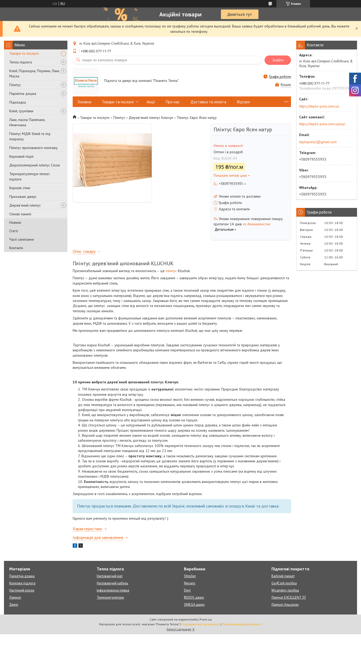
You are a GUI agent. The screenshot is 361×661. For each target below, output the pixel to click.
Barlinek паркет (283, 576)
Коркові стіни (19, 187)
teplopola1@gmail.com (318, 141)
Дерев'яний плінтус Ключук (151, 117)
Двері (13, 604)
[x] (80, 546)
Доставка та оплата (208, 102)
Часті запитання (21, 239)
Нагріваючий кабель (112, 583)
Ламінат (15, 597)
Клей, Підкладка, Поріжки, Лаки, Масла (34, 73)
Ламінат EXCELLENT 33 (288, 597)
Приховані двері (22, 196)
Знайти (277, 60)
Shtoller (190, 576)
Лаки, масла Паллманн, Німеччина (27, 122)
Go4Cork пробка (284, 583)
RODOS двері (194, 597)
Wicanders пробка (285, 590)
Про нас (173, 102)
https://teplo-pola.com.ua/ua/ (322, 124)
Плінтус (15, 84)
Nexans (189, 583)
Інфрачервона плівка (113, 590)
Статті (13, 231)
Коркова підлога (22, 583)
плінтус (171, 270)
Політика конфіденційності (242, 624)
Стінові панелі (20, 214)
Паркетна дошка (22, 93)
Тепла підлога (20, 62)
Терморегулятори (110, 597)
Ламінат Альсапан (285, 604)
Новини (15, 222)
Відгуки (243, 102)
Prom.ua (206, 619)
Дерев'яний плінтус (25, 205)
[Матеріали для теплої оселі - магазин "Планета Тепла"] (86, 81)
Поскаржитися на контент (201, 624)
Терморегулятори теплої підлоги (29, 176)
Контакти (16, 247)
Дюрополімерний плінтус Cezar (34, 165)
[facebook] (75, 546)
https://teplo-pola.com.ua (319, 106)
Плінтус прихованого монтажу (33, 147)
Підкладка (17, 102)
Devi (187, 590)
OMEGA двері (194, 604)
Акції (151, 102)
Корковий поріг (21, 156)
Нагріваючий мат (110, 576)
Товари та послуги (24, 53)
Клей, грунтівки (21, 111)
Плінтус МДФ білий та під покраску (29, 136)
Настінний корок (21, 590)
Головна (84, 102)
